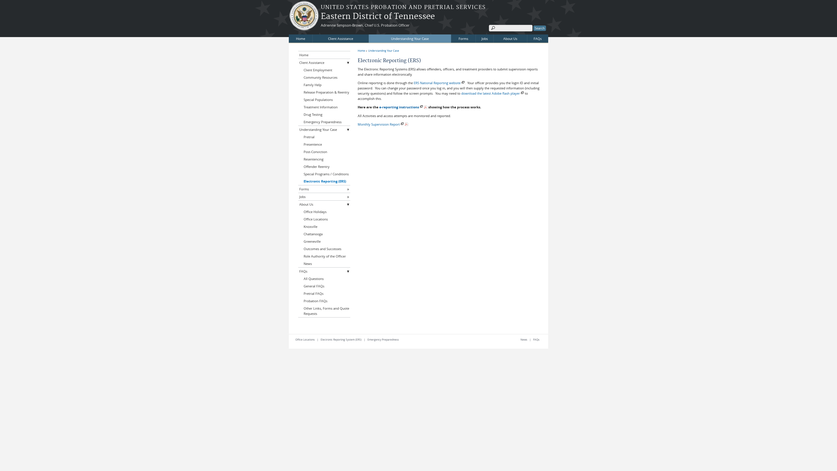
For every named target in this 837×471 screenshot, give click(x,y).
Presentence (313, 144)
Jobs (484, 38)
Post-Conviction (315, 152)
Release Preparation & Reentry (326, 92)
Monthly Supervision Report (379, 124)
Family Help (313, 85)
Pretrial (309, 137)
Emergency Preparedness (323, 122)
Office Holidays (315, 212)
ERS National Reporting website (437, 83)
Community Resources (320, 77)
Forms (463, 38)
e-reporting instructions (399, 107)
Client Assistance (340, 38)
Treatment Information (321, 107)
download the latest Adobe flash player (490, 93)
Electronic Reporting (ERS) (325, 181)
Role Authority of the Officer (325, 256)
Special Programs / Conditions (326, 174)
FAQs (538, 38)
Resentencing (313, 159)
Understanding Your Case (410, 38)
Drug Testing (313, 114)
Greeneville (312, 241)
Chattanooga (313, 234)
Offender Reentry (317, 166)
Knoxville (310, 226)
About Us (510, 38)
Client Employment (318, 70)
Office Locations (316, 219)
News (308, 263)
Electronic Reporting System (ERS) (341, 339)
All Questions (314, 278)
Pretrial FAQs (313, 293)
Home (300, 38)
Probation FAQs (315, 301)
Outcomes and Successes (322, 249)
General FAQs (314, 286)
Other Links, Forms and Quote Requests (326, 311)
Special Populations (318, 99)
